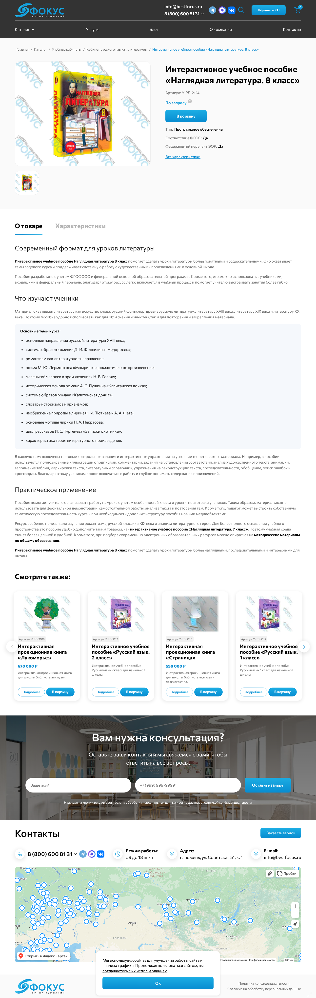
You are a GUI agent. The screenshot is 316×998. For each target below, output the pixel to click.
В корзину (186, 116)
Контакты (292, 29)
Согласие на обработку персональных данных (264, 989)
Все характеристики (182, 156)
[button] (27, 183)
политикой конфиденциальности (227, 802)
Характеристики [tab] (80, 225)
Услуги (92, 29)
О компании (221, 29)
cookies (139, 960)
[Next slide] (304, 646)
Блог (154, 29)
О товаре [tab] (28, 225)
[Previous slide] (12, 646)
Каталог (22, 29)
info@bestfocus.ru (183, 6)
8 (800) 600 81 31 (181, 13)
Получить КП (268, 10)
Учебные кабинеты (66, 49)
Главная (23, 49)
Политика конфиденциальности (264, 983)
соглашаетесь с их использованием (134, 970)
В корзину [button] (60, 692)
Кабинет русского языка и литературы (116, 49)
